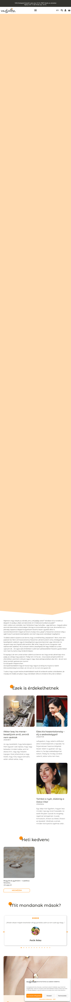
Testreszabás (62, 996)
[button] (35, 10)
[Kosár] (69, 10)
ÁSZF (54, 999)
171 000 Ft (8, 885)
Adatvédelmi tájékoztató (45, 999)
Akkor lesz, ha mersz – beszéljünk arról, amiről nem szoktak (16, 734)
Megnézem (17, 890)
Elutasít (49, 996)
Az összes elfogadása (34, 996)
